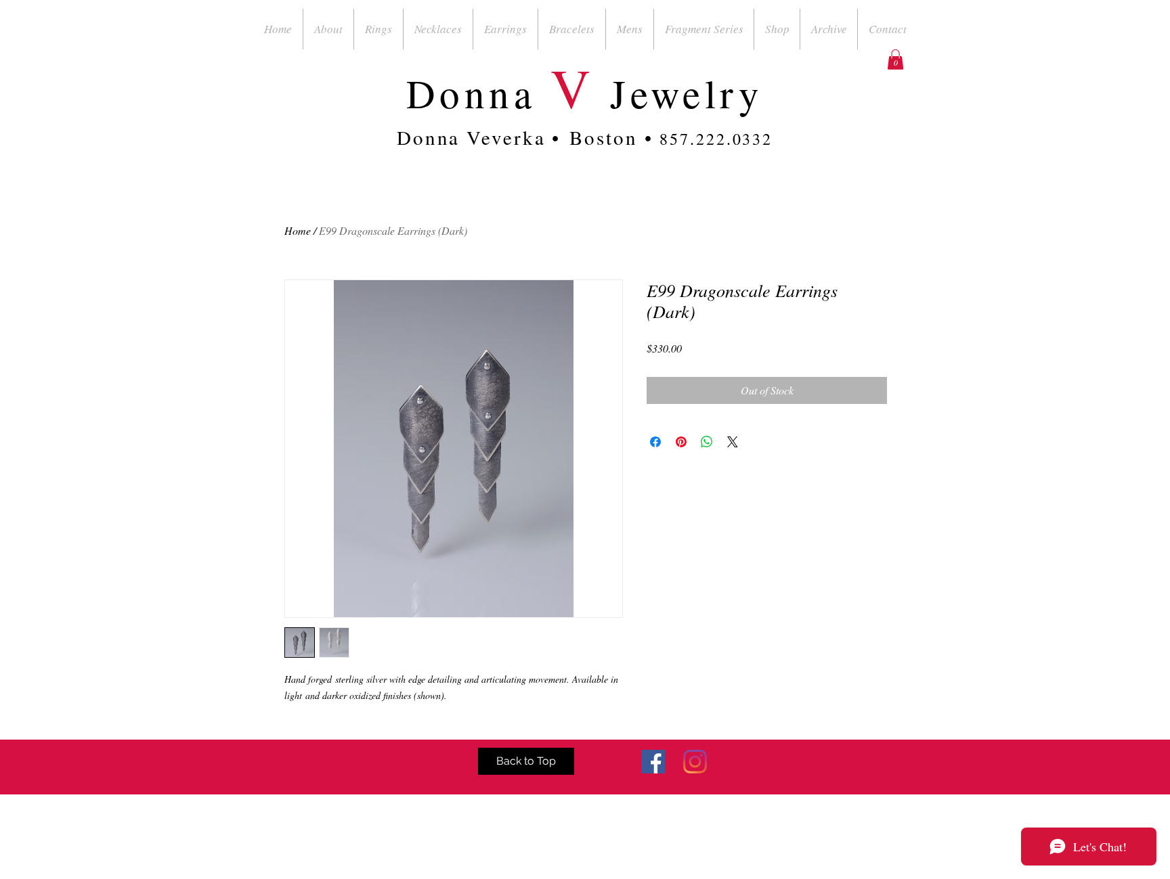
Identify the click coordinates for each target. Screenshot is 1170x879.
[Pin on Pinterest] (681, 442)
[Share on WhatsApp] (707, 442)
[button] (895, 59)
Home (297, 230)
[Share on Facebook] (655, 442)
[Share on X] (732, 442)
